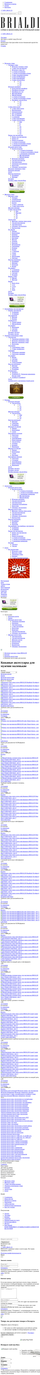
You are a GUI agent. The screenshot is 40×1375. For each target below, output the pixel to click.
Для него (15, 544)
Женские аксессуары (14, 509)
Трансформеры (16, 438)
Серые (14, 253)
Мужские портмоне (18, 158)
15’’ (20, 85)
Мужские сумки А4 (18, 70)
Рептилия (15, 264)
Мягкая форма (16, 324)
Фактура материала (14, 174)
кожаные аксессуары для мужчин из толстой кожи (17, 1121)
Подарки (11, 179)
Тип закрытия (12, 315)
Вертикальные (16, 110)
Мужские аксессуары (15, 147)
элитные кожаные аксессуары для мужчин (14, 1114)
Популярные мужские (15, 433)
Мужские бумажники (7, 1092)
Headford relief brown (7, 706)
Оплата (3, 41)
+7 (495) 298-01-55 (6, 10)
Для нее (14, 546)
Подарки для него (14, 332)
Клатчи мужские (17, 148)
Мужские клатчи (6, 674)
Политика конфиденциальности (11, 1253)
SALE (10, 172)
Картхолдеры (16, 228)
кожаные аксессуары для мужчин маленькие (15, 1107)
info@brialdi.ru (5, 1234)
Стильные (15, 436)
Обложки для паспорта (19, 167)
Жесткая (14, 280)
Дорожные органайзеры (19, 163)
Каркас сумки (12, 276)
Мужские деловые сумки (20, 66)
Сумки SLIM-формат (18, 76)
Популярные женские (15, 457)
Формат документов (14, 310)
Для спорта (11, 345)
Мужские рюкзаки (14, 170)
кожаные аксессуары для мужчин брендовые (15, 1129)
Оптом (6, 5)
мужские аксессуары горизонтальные (13, 1149)
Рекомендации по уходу (12, 1220)
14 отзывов (4, 786)
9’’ (20, 125)
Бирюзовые (15, 236)
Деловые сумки (13, 65)
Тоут (13, 288)
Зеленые (14, 241)
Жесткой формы (17, 93)
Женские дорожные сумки (20, 342)
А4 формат (15, 312)
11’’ (20, 128)
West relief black (6, 820)
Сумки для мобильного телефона (20, 1094)
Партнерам (7, 1202)
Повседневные (16, 440)
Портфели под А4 (17, 92)
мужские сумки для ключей (9, 1124)
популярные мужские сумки (10, 1116)
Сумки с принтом (17, 204)
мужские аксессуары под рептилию (12, 1132)
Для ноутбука (16, 403)
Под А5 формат (17, 115)
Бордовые (15, 238)
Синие (14, 254)
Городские (15, 435)
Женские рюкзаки (14, 208)
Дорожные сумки (17, 554)
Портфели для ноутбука (19, 100)
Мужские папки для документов (27, 1090)
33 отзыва (4, 825)
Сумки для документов (19, 68)
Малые (14, 357)
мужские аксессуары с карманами (11, 1147)
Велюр (14, 266)
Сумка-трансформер (18, 78)
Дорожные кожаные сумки (20, 339)
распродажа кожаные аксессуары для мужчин (15, 1157)
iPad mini (18, 213)
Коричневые (16, 233)
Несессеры (15, 165)
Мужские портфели (14, 87)
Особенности (12, 320)
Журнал (6, 1223)
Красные (14, 243)
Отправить (4, 1268)
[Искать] (19, 13)
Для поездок (12, 337)
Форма (10, 281)
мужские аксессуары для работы (11, 1131)
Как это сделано (9, 1207)
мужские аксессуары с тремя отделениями (14, 1141)
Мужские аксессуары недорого (10, 1159)
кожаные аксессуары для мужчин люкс (13, 1119)
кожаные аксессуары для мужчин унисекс (14, 1101)
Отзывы (3, 46)
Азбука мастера (9, 1204)
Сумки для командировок (20, 75)
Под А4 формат (17, 113)
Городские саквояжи (18, 354)
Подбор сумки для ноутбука (17, 180)
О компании (8, 2)
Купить (3, 719)
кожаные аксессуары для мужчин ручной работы (16, 1126)
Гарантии (7, 1218)
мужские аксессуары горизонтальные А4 (14, 1144)
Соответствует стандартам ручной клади (21, 381)
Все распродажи (13, 549)
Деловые (14, 198)
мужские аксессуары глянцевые (11, 1156)
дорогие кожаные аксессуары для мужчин (14, 1112)
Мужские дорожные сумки (16, 168)
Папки (3, 675)
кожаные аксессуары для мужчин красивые (14, 1104)
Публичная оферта (10, 1222)
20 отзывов (4, 711)
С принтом (15, 251)
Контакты (7, 7)
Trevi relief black (6, 781)
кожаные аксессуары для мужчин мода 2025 (15, 1117)
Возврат (7, 1217)
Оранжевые (15, 246)
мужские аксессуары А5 (8, 1146)
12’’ (20, 130)
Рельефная (15, 175)
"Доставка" (30, 1333)
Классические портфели (19, 88)
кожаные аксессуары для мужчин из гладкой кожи (17, 1099)
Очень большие (17, 362)
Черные (14, 231)
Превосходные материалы (12, 1205)
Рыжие (14, 249)
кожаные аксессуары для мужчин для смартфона (16, 1102)
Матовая (14, 177)
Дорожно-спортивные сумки (13, 1186)
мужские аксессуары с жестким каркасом (14, 1154)
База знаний (8, 1225)
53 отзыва (4, 746)
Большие (14, 275)
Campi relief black (6, 960)
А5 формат (15, 314)
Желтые (14, 239)
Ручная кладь (12, 371)
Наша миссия (8, 1199)
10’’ (20, 127)
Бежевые (14, 234)
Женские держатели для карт (21, 1096)
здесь (2, 1273)
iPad (20, 122)
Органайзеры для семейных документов (21, 526)
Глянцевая (15, 367)
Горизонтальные (17, 112)
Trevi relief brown (6, 998)
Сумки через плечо (14, 107)
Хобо (13, 290)
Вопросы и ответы (10, 4)
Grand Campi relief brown (8, 1075)
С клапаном (15, 117)
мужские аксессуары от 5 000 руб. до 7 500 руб (16, 1137)
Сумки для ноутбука (18, 80)
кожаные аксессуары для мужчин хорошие (14, 1106)
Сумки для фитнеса (18, 349)
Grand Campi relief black (8, 1037)
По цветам (11, 229)
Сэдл (13, 285)
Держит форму (16, 322)
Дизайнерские (16, 199)
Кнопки (14, 319)
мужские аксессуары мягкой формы (12, 1152)
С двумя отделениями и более (21, 73)
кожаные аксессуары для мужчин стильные (14, 1127)
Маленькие (15, 271)
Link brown (4, 741)
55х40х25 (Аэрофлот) (18, 377)
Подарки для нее (13, 334)
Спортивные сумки (18, 347)
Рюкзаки (14, 556)
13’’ (20, 82)
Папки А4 (15, 138)
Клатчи (14, 203)
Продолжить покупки (7, 1334)
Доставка (4, 37)
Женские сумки (13, 196)
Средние (14, 273)
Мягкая (14, 278)
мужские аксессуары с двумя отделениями (14, 1142)
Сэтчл (14, 286)
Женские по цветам (14, 448)
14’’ (20, 83)
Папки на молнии (17, 140)
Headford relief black (7, 896)
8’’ (20, 123)
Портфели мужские (18, 90)
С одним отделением (18, 71)
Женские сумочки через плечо (21, 221)
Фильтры (4, 597)
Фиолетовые (16, 256)
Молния (14, 317)
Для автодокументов (18, 160)
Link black (4, 922)
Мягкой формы (16, 95)
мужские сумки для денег (9, 1122)
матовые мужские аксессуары (10, 1134)
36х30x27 (15, 372)
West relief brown (6, 858)
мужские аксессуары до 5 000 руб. (11, 1139)
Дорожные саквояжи (18, 352)
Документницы (17, 162)
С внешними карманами (19, 145)
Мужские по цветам (14, 426)
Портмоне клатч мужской (9, 1090)
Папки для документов (15, 135)
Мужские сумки (17, 551)
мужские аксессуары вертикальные (12, 1151)
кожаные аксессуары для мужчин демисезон (15, 1111)
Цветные (15, 258)
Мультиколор (16, 244)
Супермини (15, 270)
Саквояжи (11, 350)
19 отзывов (4, 1042)
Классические (16, 201)
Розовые (14, 248)
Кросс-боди (15, 283)
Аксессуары (12, 219)
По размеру (11, 268)
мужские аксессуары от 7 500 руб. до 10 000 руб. (16, 1136)
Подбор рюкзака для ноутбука (17, 472)
